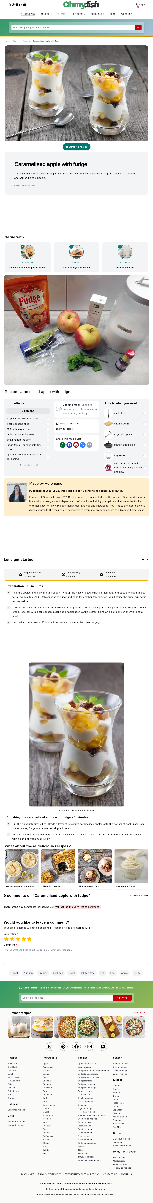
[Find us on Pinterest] (13, 4)
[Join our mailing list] (20, 4)
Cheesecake (84, 1095)
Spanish (117, 1120)
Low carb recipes (16, 1125)
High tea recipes (86, 1108)
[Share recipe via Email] (89, 445)
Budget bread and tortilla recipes (93, 1070)
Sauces (11, 1088)
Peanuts (47, 1126)
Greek (116, 1096)
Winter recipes (120, 1074)
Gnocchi (47, 1102)
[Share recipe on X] (83, 445)
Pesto (45, 1129)
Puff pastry (48, 1136)
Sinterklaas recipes (87, 1143)
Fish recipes (119, 1157)
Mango (46, 1112)
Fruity (137, 973)
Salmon (46, 1140)
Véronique (53, 483)
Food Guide (97, 14)
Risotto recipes (85, 1140)
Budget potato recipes (88, 1077)
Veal (45, 1153)
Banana (46, 1070)
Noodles (47, 1119)
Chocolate (48, 1081)
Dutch (116, 1089)
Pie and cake (14, 1081)
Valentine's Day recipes (89, 1160)
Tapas (81, 1150)
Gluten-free (88, 973)
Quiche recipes (85, 1133)
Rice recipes (84, 1136)
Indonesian (118, 1103)
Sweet (14, 973)
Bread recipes (84, 1067)
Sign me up (122, 998)
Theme (61, 14)
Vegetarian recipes (122, 1168)
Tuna (45, 1146)
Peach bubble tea (125, 268)
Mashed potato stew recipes (91, 1115)
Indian (116, 1100)
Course (45, 14)
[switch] (58, 409)
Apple (124, 973)
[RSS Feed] (24, 4)
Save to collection (69, 423)
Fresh (72, 973)
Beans (46, 1074)
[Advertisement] (75, 214)
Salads (11, 1084)
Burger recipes (85, 1091)
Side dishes (13, 1091)
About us (126, 1174)
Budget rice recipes (87, 1084)
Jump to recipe (78, 147)
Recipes (16, 41)
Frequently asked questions (82, 1174)
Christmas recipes (16, 1110)
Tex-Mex (117, 1127)
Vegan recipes (120, 1164)
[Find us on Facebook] (17, 4)
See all (138, 1012)
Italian (116, 1106)
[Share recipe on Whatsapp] (63, 445)
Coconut (47, 1084)
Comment (10, 944)
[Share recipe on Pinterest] (76, 445)
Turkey (46, 1150)
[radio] (6, 939)
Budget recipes (85, 1081)
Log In (142, 5)
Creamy (43, 973)
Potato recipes (85, 1129)
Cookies (82, 1105)
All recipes (28, 14)
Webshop (126, 14)
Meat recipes (119, 1161)
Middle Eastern (120, 1117)
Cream (46, 1091)
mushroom (48, 1115)
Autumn (28, 973)
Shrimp (46, 1143)
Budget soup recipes (88, 1088)
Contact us (110, 1174)
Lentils (46, 1108)
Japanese (117, 1110)
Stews (81, 1146)
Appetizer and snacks (88, 1064)
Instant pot (118, 1142)
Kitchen (78, 14)
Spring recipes (120, 1067)
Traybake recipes (86, 1157)
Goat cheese (49, 1105)
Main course (13, 1077)
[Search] (138, 27)
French (116, 1093)
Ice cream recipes (86, 1112)
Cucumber (48, 1095)
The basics (83, 1153)
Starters (11, 1098)
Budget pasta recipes (88, 1074)
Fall (102, 973)
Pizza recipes (84, 1126)
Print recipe (65, 428)
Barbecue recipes (121, 1139)
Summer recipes (121, 1070)
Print (146, 559)
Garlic (46, 1098)
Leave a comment (140, 895)
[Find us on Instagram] (9, 4)
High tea (58, 973)
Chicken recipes (85, 1098)
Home (7, 41)
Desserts (26, 41)
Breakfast (12, 1067)
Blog (113, 14)
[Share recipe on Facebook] (69, 445)
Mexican (117, 1113)
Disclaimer (27, 1174)
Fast (112, 973)
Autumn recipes (120, 1064)
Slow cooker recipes (123, 1146)
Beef (45, 1077)
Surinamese (119, 1124)
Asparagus (48, 1067)
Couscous (47, 1088)
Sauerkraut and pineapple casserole (27, 268)
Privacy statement (49, 1174)
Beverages (13, 1064)
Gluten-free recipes (17, 1122)
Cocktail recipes (85, 1102)
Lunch (11, 1074)
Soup (10, 1095)
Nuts (45, 1122)
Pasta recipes (84, 1122)
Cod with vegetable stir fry (76, 268)
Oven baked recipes (87, 1119)
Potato (46, 1133)
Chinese (117, 1086)
